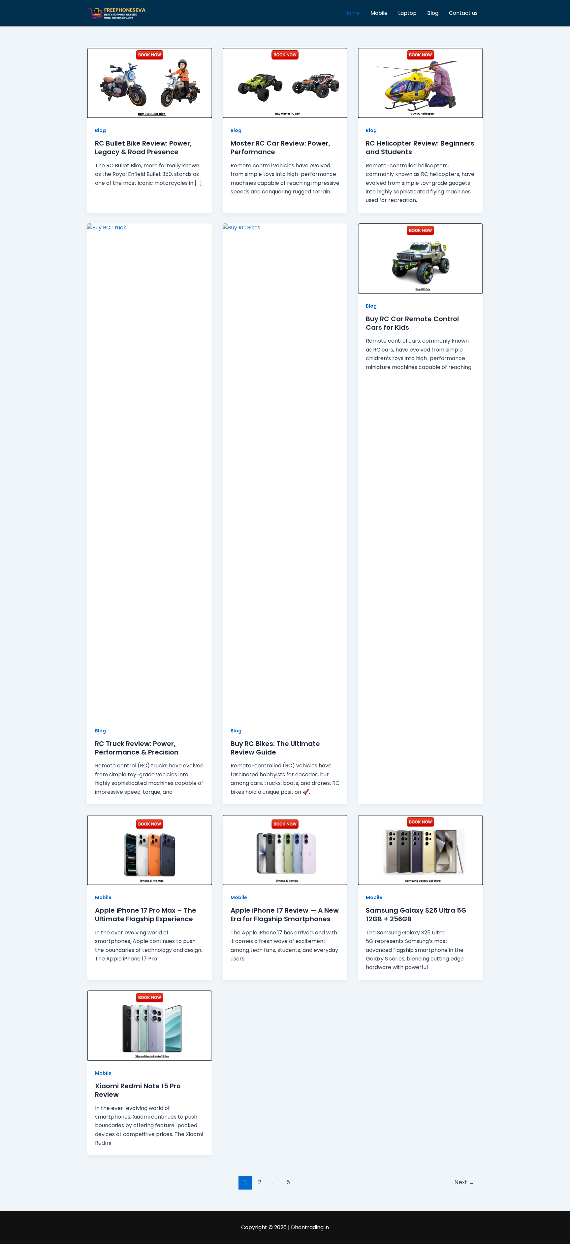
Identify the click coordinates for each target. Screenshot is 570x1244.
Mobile (379, 13)
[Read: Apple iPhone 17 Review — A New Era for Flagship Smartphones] (285, 850)
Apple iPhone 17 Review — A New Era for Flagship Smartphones (285, 915)
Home (352, 13)
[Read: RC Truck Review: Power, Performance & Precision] (149, 470)
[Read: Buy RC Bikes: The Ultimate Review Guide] (285, 470)
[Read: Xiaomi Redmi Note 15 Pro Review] (149, 1025)
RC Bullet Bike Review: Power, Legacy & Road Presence (143, 147)
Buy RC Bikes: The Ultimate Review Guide (275, 748)
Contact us (463, 13)
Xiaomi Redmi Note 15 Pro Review (138, 1090)
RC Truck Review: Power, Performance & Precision (136, 748)
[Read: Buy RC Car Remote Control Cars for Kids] (420, 258)
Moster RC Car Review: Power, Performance (280, 147)
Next (464, 1182)
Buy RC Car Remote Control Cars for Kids (412, 323)
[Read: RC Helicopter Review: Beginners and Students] (420, 82)
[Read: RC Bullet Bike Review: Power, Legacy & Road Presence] (149, 82)
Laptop (407, 13)
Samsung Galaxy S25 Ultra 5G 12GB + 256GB (416, 915)
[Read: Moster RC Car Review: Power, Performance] (285, 82)
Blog (432, 13)
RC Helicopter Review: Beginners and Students (420, 147)
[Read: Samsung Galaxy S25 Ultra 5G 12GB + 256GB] (420, 850)
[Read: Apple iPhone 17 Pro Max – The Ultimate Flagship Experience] (149, 850)
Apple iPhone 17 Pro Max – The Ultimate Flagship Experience (145, 915)
